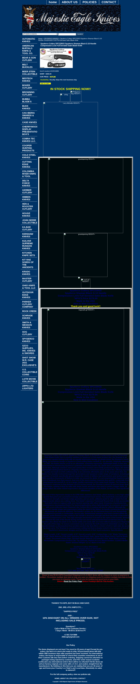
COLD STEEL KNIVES (29, 156)
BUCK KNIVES (26, 107)
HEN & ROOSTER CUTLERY (27, 206)
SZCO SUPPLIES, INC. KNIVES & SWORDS (28, 349)
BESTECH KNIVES (27, 79)
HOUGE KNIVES (26, 214)
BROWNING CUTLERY (28, 93)
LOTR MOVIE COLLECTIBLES (29, 380)
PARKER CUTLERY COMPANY (27, 304)
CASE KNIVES (29, 122)
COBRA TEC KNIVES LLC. (29, 139)
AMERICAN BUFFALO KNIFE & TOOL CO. (28, 50)
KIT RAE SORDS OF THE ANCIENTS (28, 263)
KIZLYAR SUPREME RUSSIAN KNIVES (27, 245)
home (53, 2)
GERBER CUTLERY (27, 191)
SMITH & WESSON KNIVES (27, 325)
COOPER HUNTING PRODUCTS (28, 148)
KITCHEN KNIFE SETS (28, 254)
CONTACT (109, 2)
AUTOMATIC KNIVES (28, 40)
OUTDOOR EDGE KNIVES (27, 295)
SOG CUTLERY (27, 333)
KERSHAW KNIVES (27, 235)
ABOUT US (70, 2)
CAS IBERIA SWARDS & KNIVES (28, 115)
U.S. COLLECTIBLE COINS (29, 372)
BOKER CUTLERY (27, 86)
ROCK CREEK (29, 311)
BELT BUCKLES (27, 65)
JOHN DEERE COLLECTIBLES (29, 221)
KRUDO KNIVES (26, 272)
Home (40, 38)
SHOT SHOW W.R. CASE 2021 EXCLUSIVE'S (29, 361)
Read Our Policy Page (73, 581)
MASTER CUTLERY (27, 279)
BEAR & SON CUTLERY (29, 58)
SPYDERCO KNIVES (51, 38)
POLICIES (90, 2)
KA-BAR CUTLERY (27, 228)
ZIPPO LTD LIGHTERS (27, 387)
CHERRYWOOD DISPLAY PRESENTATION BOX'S (29, 130)
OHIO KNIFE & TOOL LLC (28, 286)
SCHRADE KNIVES (27, 316)
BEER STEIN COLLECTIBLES (29, 72)
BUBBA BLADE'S (27, 100)
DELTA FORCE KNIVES (26, 183)
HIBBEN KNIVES (26, 198)
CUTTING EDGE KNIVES (27, 164)
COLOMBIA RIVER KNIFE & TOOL (29, 173)
